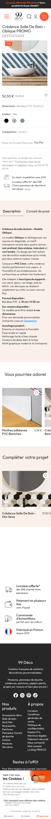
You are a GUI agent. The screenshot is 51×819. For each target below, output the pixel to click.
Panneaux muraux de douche (12, 734)
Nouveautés (9, 725)
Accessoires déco (12, 715)
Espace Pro (34, 732)
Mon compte (35, 746)
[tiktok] (35, 695)
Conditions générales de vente (35, 718)
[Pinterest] (28, 695)
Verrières (7, 747)
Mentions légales (37, 735)
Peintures (7, 729)
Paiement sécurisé (38, 739)
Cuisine (6, 739)
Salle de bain (9, 718)
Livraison (33, 710)
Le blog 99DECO (37, 749)
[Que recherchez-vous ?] (29, 16)
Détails (28, 189)
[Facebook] (15, 695)
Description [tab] (12, 211)
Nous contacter (36, 742)
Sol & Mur (7, 722)
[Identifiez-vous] (35, 16)
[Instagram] (22, 695)
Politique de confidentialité (36, 726)
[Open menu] (6, 16)
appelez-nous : (26, 165)
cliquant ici (30, 320)
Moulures (7, 743)
